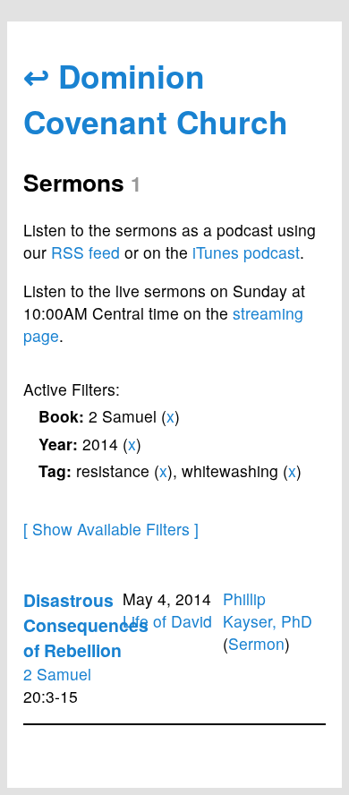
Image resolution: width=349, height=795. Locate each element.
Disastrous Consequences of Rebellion (86, 624)
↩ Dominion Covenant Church (155, 98)
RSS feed (85, 252)
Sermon (256, 643)
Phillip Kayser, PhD (267, 609)
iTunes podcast (246, 252)
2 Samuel (57, 673)
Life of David (167, 621)
